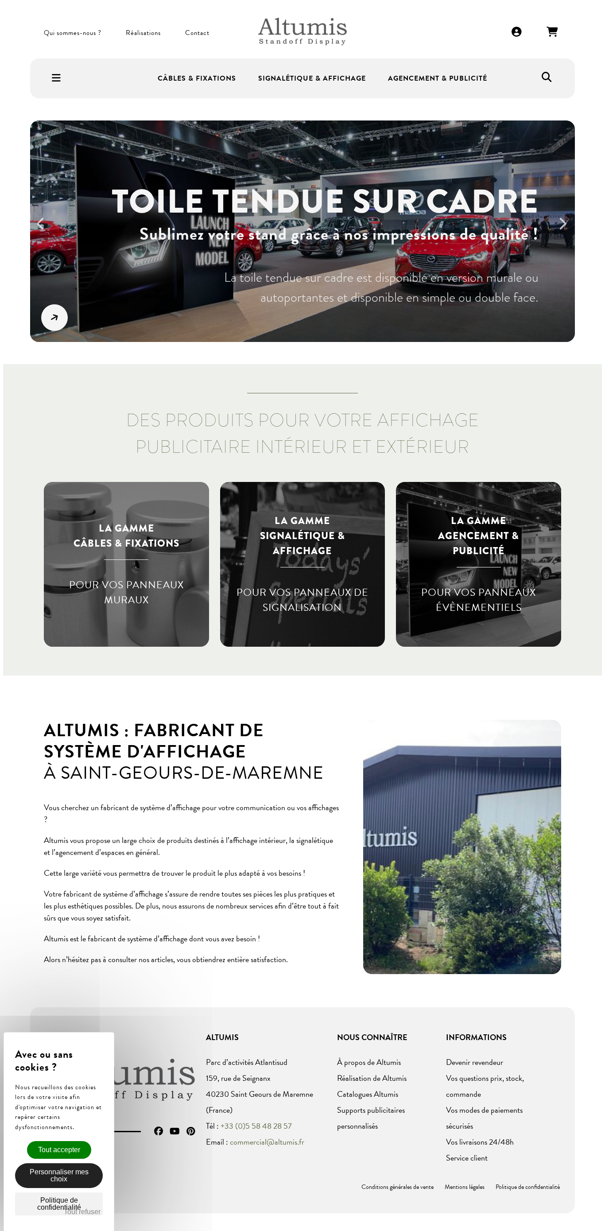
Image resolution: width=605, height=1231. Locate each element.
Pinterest (190, 1131)
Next (566, 229)
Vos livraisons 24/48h (480, 1142)
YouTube (175, 1131)
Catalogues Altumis (367, 1094)
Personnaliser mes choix (59, 1175)
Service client (467, 1158)
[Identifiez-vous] (517, 33)
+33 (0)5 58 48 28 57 (256, 1126)
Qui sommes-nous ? (72, 33)
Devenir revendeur (474, 1062)
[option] (302, 231)
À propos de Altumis (369, 1062)
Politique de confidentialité (528, 1187)
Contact (197, 33)
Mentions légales (465, 1187)
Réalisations (143, 33)
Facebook (158, 1131)
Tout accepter (59, 1149)
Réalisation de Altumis (372, 1078)
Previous (45, 229)
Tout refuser (82, 1211)
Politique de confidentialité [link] (59, 1203)
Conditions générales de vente (397, 1187)
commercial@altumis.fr (267, 1142)
